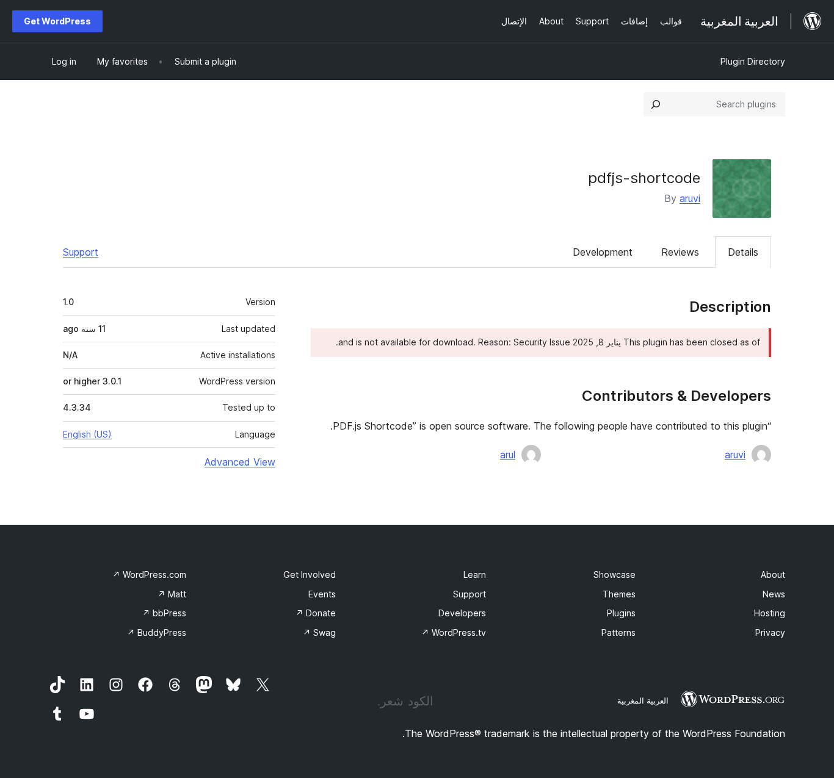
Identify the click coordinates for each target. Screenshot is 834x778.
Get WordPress (57, 21)
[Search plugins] (656, 104)
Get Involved (309, 574)
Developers (462, 613)
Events (322, 594)
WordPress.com (149, 574)
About (773, 574)
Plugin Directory (752, 61)
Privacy (770, 632)
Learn (474, 574)
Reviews (680, 252)
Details (743, 252)
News (774, 594)
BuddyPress (156, 632)
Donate (316, 613)
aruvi (690, 198)
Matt (172, 594)
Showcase (614, 574)
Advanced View (240, 462)
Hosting (769, 613)
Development (603, 252)
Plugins (621, 613)
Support (80, 252)
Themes (619, 594)
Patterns (618, 632)
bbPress (164, 613)
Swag (319, 632)
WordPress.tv (453, 632)
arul (507, 454)
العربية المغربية (643, 700)
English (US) (87, 434)
